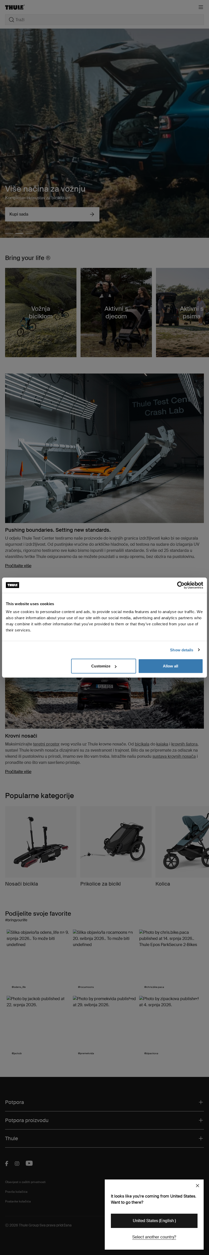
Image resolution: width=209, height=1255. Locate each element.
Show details (181, 650)
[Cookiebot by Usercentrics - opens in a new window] (181, 585)
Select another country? (154, 1237)
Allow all (170, 666)
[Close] (197, 1186)
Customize (100, 666)
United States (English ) (154, 1220)
